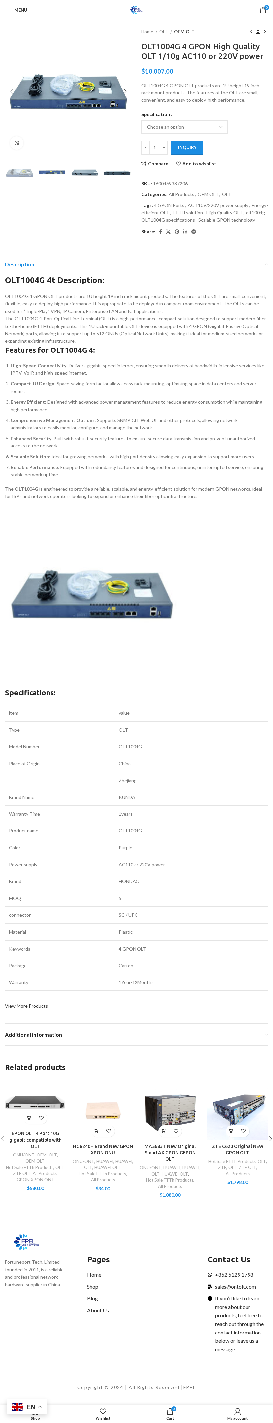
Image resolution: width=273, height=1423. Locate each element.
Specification (155, 114)
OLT (164, 31)
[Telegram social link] (193, 231)
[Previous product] (251, 32)
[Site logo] (137, 9)
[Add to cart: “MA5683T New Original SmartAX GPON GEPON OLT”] (164, 1131)
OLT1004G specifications (168, 220)
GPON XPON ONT (35, 1179)
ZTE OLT (22, 1173)
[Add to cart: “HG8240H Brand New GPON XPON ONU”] (97, 1131)
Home (147, 31)
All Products (181, 194)
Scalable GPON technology (226, 220)
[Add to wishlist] (41, 1118)
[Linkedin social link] (185, 231)
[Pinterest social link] (177, 231)
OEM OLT (184, 31)
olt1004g (255, 212)
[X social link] (168, 231)
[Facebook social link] (160, 231)
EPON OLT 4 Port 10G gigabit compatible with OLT (35, 1140)
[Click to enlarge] (16, 143)
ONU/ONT (24, 1154)
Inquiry (187, 147)
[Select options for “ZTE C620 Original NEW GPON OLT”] (232, 1131)
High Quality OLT (224, 212)
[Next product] (264, 32)
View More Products (26, 1006)
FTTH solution (188, 212)
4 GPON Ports (169, 205)
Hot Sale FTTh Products (29, 1167)
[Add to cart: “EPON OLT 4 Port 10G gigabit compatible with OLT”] (29, 1118)
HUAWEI (104, 1161)
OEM (42, 1154)
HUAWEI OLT (107, 1167)
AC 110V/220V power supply (218, 205)
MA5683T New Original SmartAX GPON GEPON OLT (170, 1153)
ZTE (222, 1167)
